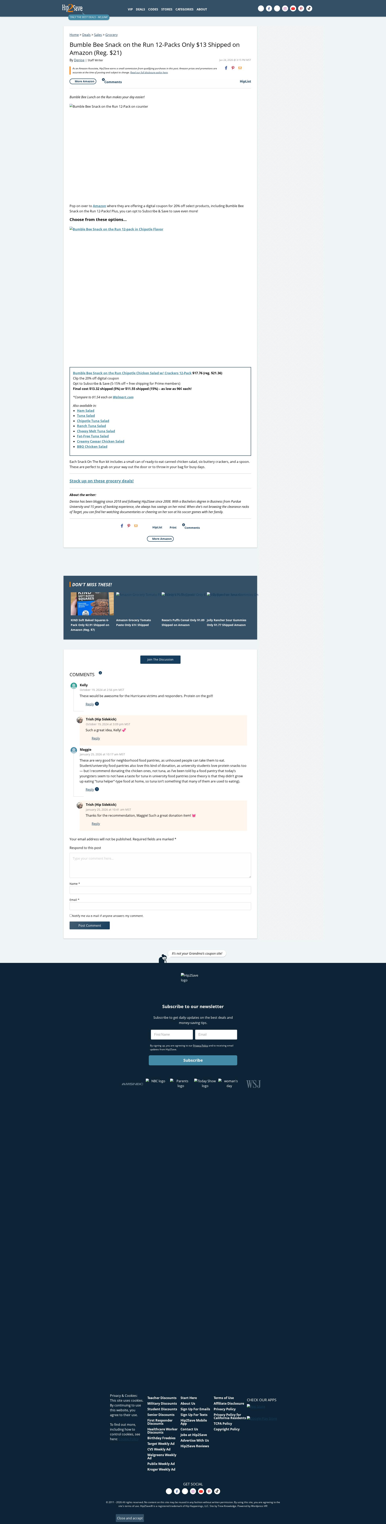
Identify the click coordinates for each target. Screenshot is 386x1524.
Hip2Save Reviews (195, 1446)
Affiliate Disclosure (229, 1403)
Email (74, 900)
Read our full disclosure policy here (149, 72)
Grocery (111, 35)
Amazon (99, 206)
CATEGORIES (184, 9)
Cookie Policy (129, 1439)
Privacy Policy (225, 1409)
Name (75, 884)
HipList (245, 81)
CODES (153, 9)
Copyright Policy (227, 1429)
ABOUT (202, 9)
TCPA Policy (223, 1423)
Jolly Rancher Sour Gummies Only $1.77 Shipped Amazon (226, 622)
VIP (130, 9)
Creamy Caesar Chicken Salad (100, 441)
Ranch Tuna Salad (91, 426)
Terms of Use (224, 1397)
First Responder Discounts (159, 1422)
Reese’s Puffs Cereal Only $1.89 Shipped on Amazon (183, 622)
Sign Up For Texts (194, 1414)
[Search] (211, 9)
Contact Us (189, 1429)
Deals (86, 35)
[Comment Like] (105, 704)
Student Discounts (162, 1409)
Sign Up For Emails (195, 1409)
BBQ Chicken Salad (92, 446)
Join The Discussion (160, 659)
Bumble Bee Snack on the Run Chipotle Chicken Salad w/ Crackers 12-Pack (132, 373)
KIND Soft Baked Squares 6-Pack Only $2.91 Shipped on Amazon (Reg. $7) (90, 625)
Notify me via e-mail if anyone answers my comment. (108, 916)
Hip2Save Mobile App (194, 1422)
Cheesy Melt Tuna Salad (96, 431)
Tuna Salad (86, 415)
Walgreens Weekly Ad (161, 1456)
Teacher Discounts (162, 1397)
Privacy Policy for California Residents (230, 1416)
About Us (188, 1403)
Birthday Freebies (161, 1438)
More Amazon (84, 81)
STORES (166, 9)
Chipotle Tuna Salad (93, 421)
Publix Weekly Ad (161, 1463)
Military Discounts (162, 1403)
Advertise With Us (195, 1440)
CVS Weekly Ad (158, 1449)
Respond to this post (85, 848)
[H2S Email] (240, 68)
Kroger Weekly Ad (161, 1469)
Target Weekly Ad (161, 1443)
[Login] (320, 8)
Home (74, 35)
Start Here (189, 1397)
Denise (79, 60)
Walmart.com (123, 397)
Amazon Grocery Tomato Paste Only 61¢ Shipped (133, 622)
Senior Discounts (161, 1414)
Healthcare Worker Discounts (162, 1431)
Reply (90, 704)
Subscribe (193, 1060)
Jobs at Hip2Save (194, 1434)
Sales (98, 35)
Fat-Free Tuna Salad (93, 436)
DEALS (140, 9)
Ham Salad (85, 410)
